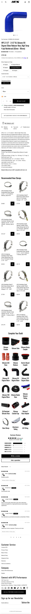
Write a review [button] (15, 456)
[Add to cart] (12, 203)
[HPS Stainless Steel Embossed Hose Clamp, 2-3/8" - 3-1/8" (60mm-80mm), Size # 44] (7, 184)
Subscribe (26, 602)
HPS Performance (17, 611)
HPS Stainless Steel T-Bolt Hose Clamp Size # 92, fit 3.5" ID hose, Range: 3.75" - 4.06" (7, 287)
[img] (4, 471)
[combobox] (15, 77)
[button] (4, 51)
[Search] (6, 2)
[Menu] (2, 2)
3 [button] (16, 537)
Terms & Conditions (5, 563)
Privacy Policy (4, 550)
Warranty (3, 561)
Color (2, 87)
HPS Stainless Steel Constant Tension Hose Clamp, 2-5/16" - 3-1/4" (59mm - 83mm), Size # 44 (7, 223)
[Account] (25, 2)
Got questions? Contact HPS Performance (15, 115)
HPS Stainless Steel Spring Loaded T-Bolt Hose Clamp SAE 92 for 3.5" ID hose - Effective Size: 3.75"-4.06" (23, 288)
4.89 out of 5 (20, 438)
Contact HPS (4, 547)
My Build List (9, 123)
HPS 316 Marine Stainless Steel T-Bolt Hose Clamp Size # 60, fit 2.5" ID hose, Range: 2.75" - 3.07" (7, 257)
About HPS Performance (7, 570)
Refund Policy (4, 555)
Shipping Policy (5, 558)
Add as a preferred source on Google (13, 592)
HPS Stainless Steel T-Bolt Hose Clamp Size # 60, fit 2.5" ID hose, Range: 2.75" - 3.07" (23, 197)
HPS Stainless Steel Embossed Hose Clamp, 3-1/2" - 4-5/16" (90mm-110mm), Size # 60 (23, 252)
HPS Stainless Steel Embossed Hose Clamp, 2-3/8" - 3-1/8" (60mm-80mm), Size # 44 (7, 193)
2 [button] (13, 537)
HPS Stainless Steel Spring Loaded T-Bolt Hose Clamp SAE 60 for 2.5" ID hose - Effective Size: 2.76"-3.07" (23, 227)
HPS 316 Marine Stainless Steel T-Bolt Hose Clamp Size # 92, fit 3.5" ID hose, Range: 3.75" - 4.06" (23, 318)
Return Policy (4, 552)
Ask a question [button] (15, 460)
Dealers (3, 573)
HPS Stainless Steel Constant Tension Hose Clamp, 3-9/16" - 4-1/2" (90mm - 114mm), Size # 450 (7, 313)
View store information (9, 109)
